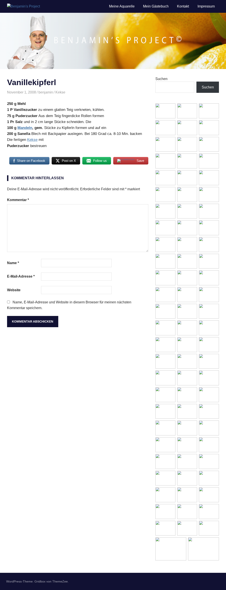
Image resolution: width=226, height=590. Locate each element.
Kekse (60, 92)
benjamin (45, 92)
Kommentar (18, 200)
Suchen (161, 79)
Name (13, 263)
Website (14, 290)
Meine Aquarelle (122, 6)
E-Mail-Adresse (21, 276)
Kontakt (183, 6)
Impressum (206, 6)
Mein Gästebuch (156, 6)
